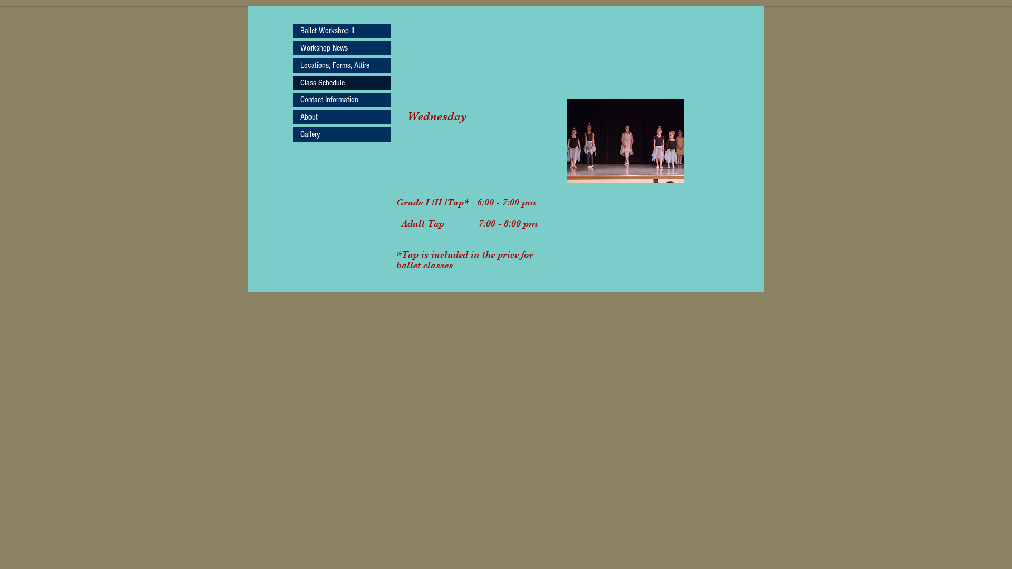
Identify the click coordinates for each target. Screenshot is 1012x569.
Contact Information (329, 99)
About (309, 117)
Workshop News (324, 48)
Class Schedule (322, 82)
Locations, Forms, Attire (334, 65)
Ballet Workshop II (327, 30)
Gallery (310, 134)
